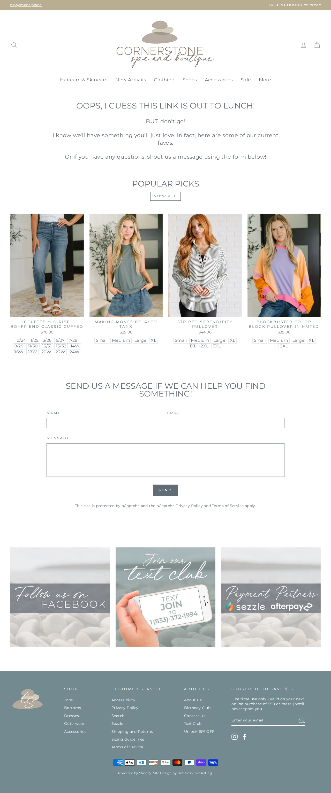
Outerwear (74, 723)
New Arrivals (130, 80)
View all (165, 196)
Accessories (219, 80)
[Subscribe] (301, 721)
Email (175, 413)
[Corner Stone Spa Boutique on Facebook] (245, 737)
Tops (68, 700)
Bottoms (72, 708)
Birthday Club (197, 708)
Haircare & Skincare (84, 80)
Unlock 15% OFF (199, 731)
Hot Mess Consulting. (195, 773)
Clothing (164, 80)
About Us (193, 700)
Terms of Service (228, 506)
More (265, 80)
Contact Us (194, 716)
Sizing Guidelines (127, 739)
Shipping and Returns (132, 731)
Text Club (193, 723)
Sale (246, 80)
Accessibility (123, 700)
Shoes (190, 80)
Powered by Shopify (134, 773)
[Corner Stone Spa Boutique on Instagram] (234, 737)
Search (117, 716)
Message (58, 438)
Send (166, 490)
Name (54, 413)
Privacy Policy (189, 506)
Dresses (71, 716)
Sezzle (117, 723)
